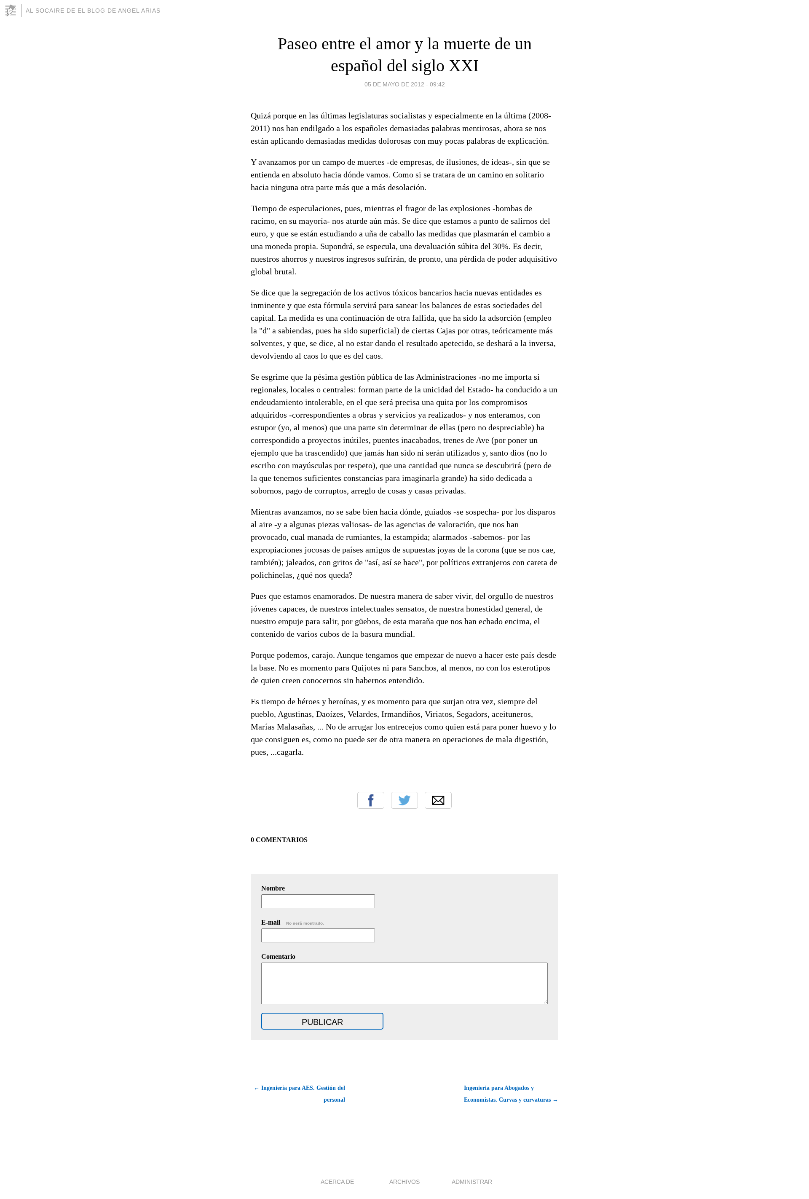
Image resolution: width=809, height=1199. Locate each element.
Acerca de (337, 1181)
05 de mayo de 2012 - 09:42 (404, 84)
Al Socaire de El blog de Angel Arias (93, 10)
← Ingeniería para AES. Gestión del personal (299, 1094)
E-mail (292, 922)
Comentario (278, 956)
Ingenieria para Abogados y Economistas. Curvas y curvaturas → (511, 1094)
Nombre (273, 888)
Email (438, 800)
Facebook (370, 800)
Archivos (404, 1181)
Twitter (404, 800)
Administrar (472, 1181)
